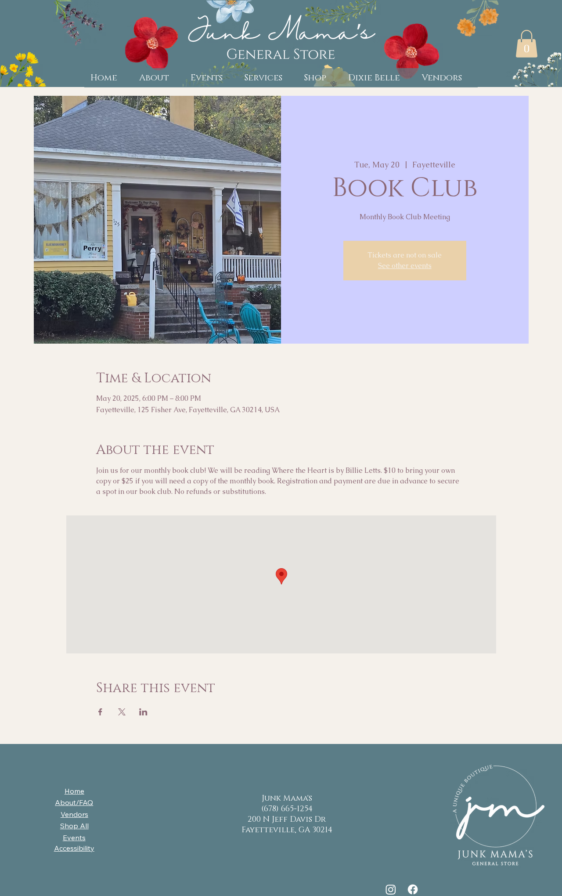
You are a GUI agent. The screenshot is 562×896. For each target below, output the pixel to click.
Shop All (74, 825)
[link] (526, 44)
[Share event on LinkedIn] (143, 711)
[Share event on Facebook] (100, 711)
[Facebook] (412, 889)
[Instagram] (390, 889)
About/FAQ (74, 802)
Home (74, 791)
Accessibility (74, 848)
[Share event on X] (122, 711)
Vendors (74, 814)
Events (74, 837)
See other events (405, 265)
